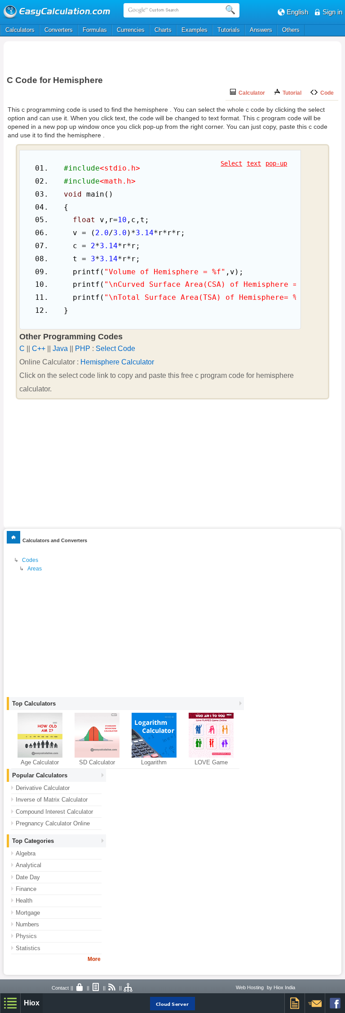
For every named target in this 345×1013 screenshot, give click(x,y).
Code (326, 93)
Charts (163, 29)
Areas (34, 569)
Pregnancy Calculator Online (53, 823)
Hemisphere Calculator (117, 362)
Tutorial (290, 93)
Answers (261, 29)
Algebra (25, 853)
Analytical (28, 865)
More (94, 959)
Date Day (28, 877)
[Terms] (96, 987)
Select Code (115, 348)
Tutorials (228, 29)
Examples (194, 29)
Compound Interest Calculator (54, 811)
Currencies (131, 29)
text (254, 163)
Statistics (28, 948)
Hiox (32, 1003)
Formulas (95, 29)
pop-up (276, 163)
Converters (58, 29)
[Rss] (112, 987)
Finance (26, 889)
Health (24, 900)
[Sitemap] (128, 987)
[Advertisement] (172, 57)
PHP (82, 348)
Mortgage (28, 912)
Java (60, 348)
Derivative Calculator (43, 788)
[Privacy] (80, 987)
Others (291, 29)
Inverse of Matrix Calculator (52, 799)
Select (231, 163)
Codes (30, 560)
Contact (60, 988)
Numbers (27, 924)
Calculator (250, 93)
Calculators (20, 29)
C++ (38, 348)
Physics (26, 936)
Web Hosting (250, 987)
